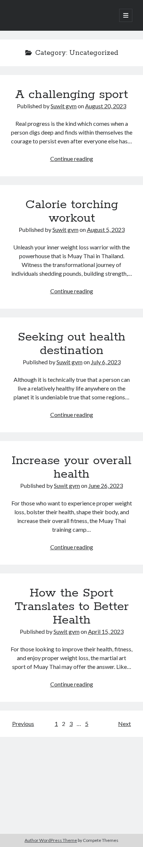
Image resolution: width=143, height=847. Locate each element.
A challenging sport (71, 94)
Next (124, 723)
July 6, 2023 (106, 361)
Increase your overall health (72, 467)
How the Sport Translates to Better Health (72, 607)
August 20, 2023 (105, 105)
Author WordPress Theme (51, 840)
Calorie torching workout (71, 211)
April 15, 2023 (106, 631)
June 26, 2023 (105, 485)
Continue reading (71, 158)
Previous (23, 723)
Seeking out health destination (71, 344)
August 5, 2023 (106, 229)
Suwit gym (64, 105)
